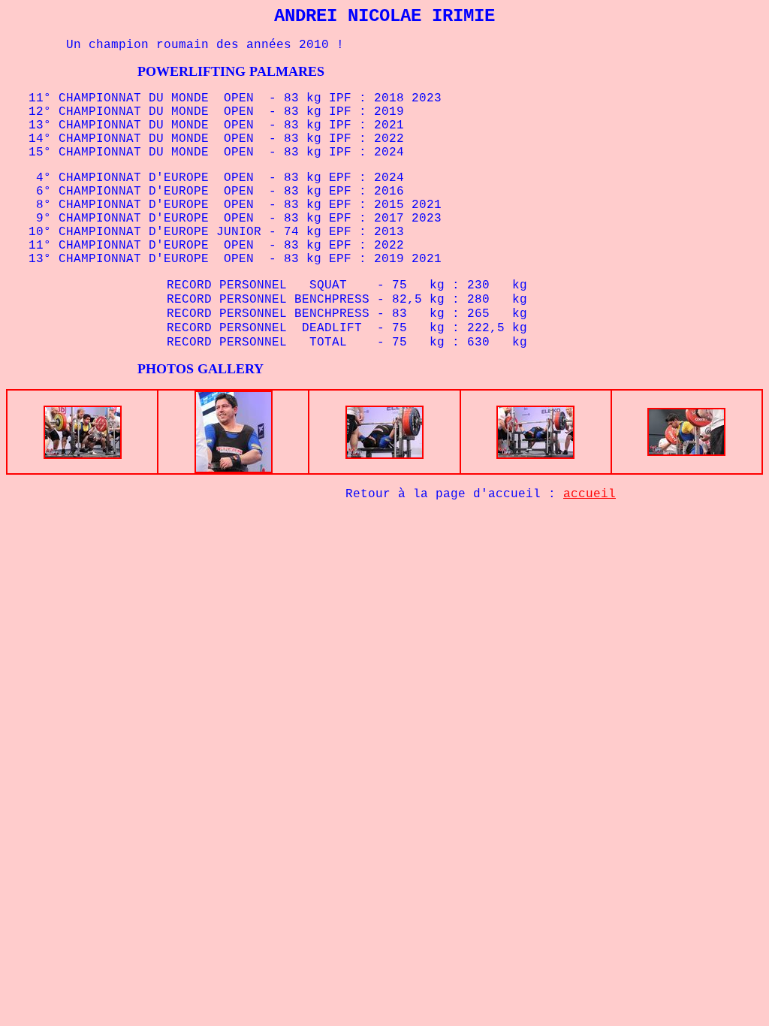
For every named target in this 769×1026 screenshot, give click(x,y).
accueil (589, 494)
